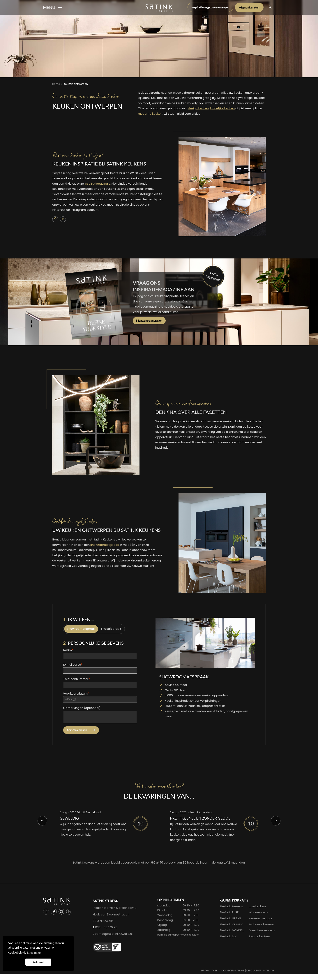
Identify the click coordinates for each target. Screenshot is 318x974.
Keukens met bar (260, 918)
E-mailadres (72, 665)
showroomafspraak (104, 545)
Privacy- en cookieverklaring (223, 970)
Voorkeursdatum (76, 693)
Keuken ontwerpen (76, 84)
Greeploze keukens (262, 930)
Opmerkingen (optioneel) (81, 708)
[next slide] (275, 820)
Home (56, 84)
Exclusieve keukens (261, 924)
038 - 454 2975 (106, 927)
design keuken (198, 108)
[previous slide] (42, 820)
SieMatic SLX (228, 936)
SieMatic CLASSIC (231, 924)
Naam (68, 650)
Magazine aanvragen (149, 320)
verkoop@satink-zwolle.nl (113, 934)
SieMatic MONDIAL (232, 930)
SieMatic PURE (229, 912)
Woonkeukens (258, 912)
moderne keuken (150, 114)
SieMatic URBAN (230, 918)
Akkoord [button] (38, 962)
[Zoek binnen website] (270, 7)
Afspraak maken (249, 7)
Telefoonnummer (76, 679)
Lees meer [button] (34, 952)
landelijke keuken (222, 108)
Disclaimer (253, 970)
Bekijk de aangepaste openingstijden (178, 934)
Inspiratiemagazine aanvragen (210, 7)
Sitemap (268, 970)
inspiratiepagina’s (97, 184)
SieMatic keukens (231, 906)
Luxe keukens (257, 906)
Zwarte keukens (259, 936)
